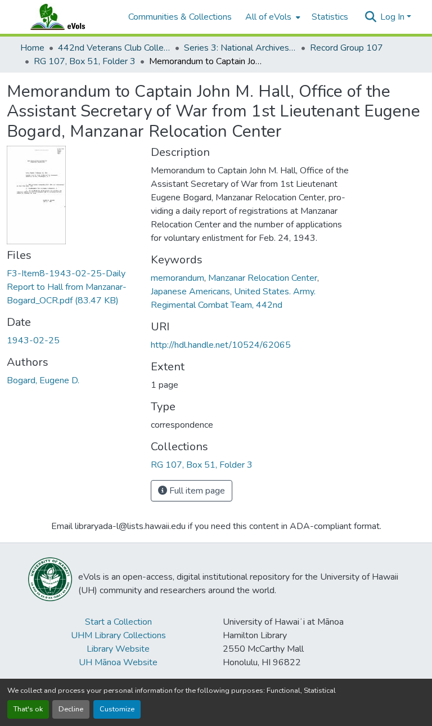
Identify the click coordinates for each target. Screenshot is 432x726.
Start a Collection (118, 622)
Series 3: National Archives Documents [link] (240, 48)
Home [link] (32, 48)
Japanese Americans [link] (190, 291)
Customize (117, 709)
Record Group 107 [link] (346, 48)
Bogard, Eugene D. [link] (43, 380)
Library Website (118, 649)
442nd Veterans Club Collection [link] (114, 48)
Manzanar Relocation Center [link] (262, 278)
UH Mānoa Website (118, 662)
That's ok (28, 709)
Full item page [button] (196, 491)
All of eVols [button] (268, 17)
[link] (72, 287)
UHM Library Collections (118, 635)
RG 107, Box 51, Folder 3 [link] (85, 61)
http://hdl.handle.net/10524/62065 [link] (221, 345)
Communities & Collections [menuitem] (180, 17)
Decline (70, 709)
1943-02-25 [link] (33, 340)
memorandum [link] (177, 278)
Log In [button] (393, 17)
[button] (68, 17)
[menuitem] (271, 17)
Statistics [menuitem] (330, 17)
